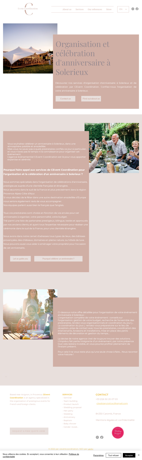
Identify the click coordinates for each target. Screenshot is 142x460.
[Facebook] (137, 8)
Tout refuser (113, 455)
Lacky (90, 449)
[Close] (138, 455)
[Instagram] (132, 8)
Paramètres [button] (98, 455)
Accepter (129, 455)
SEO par (83, 449)
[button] (79, 9)
